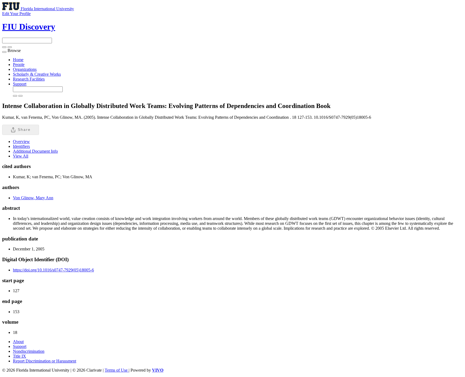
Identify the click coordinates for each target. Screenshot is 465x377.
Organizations (25, 69)
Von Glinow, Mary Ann (33, 198)
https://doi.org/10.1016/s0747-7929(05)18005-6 (53, 270)
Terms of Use (117, 370)
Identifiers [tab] (21, 146)
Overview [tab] (21, 141)
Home (18, 59)
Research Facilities (29, 79)
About (18, 341)
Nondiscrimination (28, 351)
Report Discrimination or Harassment (44, 361)
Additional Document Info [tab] (35, 151)
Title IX (19, 356)
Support (19, 84)
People (18, 64)
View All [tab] (20, 156)
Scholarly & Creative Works (37, 74)
